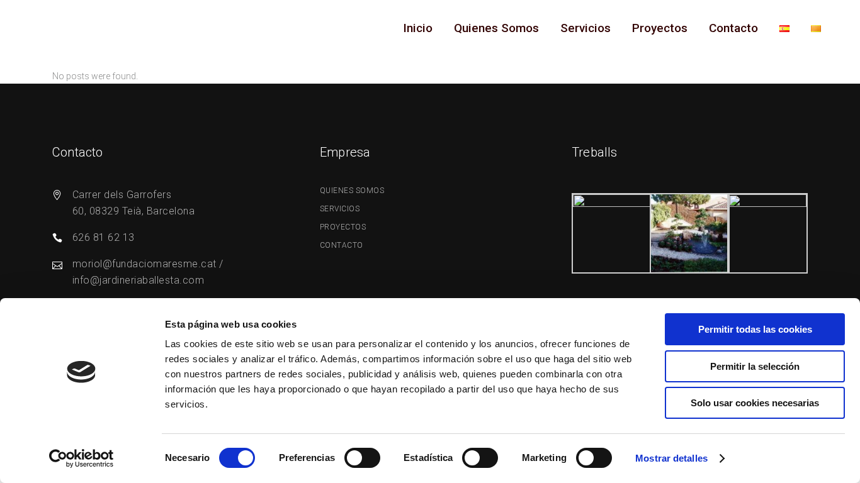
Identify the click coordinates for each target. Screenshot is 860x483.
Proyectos (343, 227)
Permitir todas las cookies (755, 329)
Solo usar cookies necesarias (755, 402)
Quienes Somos (352, 190)
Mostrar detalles (671, 458)
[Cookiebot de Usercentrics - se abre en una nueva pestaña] (81, 458)
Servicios (340, 209)
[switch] (362, 458)
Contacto (341, 245)
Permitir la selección (755, 366)
